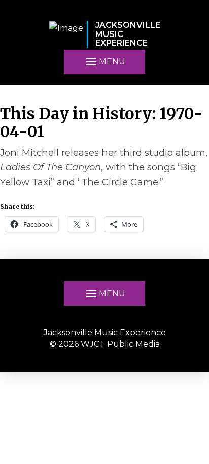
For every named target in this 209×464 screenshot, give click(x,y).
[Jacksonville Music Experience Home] (66, 34)
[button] (104, 62)
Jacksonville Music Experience (105, 332)
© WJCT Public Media (105, 344)
